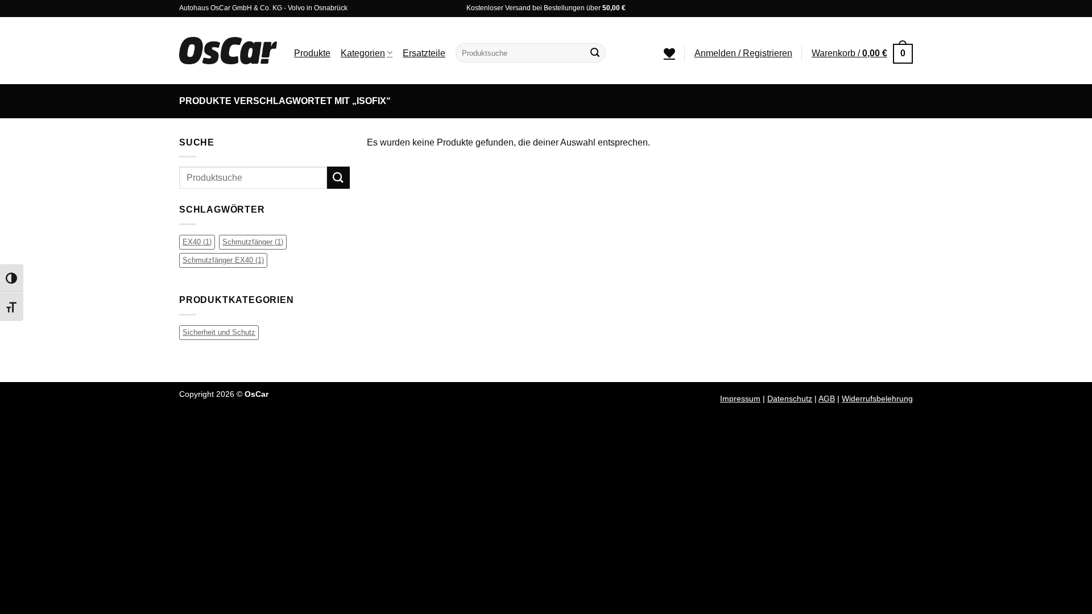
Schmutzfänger (252, 242)
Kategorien (363, 53)
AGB (826, 398)
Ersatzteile (424, 53)
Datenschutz (789, 398)
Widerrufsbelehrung (877, 398)
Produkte (312, 53)
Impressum (740, 398)
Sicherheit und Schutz (219, 332)
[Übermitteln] (595, 53)
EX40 (197, 242)
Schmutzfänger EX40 (223, 260)
